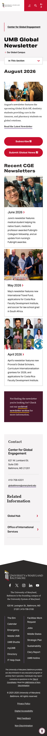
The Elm (11, 618)
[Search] (35, 6)
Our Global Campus (16, 52)
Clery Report (33, 652)
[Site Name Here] (11, 5)
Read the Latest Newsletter (18, 126)
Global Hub (14, 516)
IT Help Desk (13, 660)
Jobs (30, 628)
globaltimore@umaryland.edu (22, 485)
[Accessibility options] (42, 731)
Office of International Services (21, 529)
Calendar (12, 623)
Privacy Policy (23, 703)
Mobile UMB (13, 635)
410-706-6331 (16, 480)
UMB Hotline (33, 658)
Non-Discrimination (24, 725)
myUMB (11, 648)
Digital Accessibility (24, 711)
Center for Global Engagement (24, 26)
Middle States (34, 633)
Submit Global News (22, 152)
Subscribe (22, 141)
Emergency (13, 630)
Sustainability (34, 646)
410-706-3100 (27, 609)
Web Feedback (24, 718)
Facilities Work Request (34, 620)
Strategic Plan (34, 640)
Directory (12, 654)
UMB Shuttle (13, 642)
